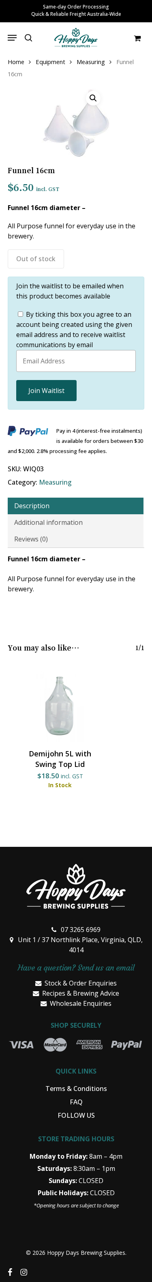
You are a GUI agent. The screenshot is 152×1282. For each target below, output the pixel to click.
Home (16, 62)
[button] (12, 38)
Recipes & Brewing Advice (80, 993)
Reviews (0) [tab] (31, 539)
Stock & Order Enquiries (81, 983)
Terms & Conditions (76, 1088)
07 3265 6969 (81, 929)
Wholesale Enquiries (80, 1003)
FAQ (76, 1101)
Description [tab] (31, 505)
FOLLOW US (76, 1115)
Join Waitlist (46, 390)
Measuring (91, 62)
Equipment (50, 62)
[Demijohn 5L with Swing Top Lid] (60, 705)
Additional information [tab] (48, 522)
